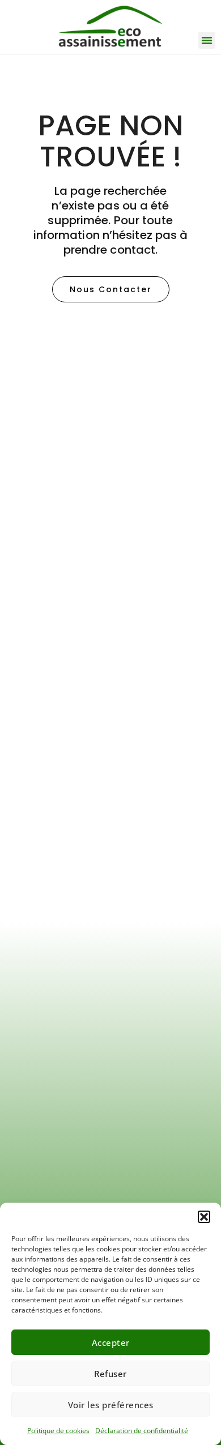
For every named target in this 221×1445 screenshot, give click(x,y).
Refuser (110, 1373)
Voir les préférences (111, 1404)
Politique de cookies (58, 1430)
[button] (204, 1216)
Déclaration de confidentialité (141, 1430)
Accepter (111, 1342)
